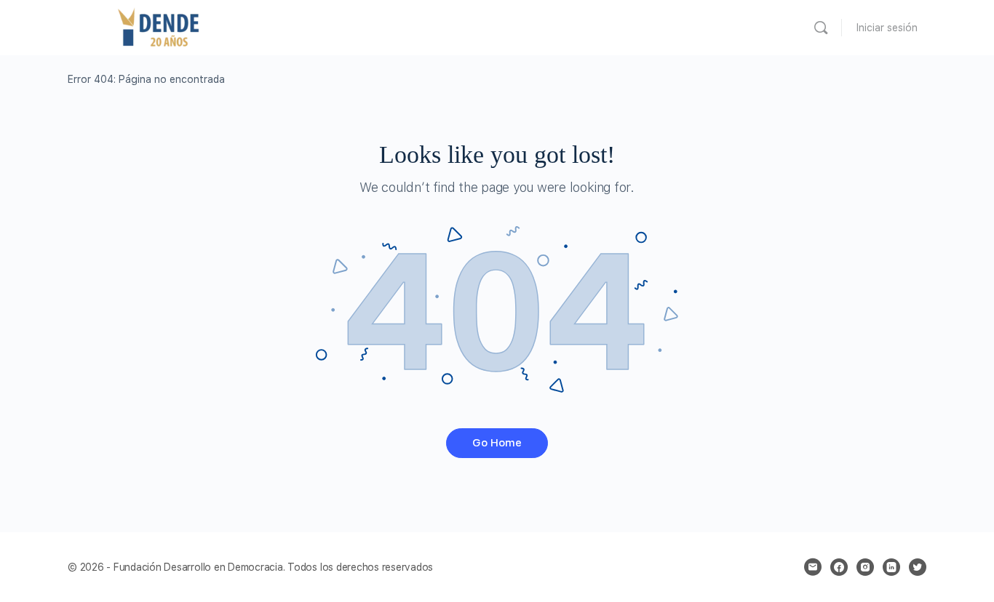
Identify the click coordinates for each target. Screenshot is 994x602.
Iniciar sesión (887, 27)
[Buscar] (820, 27)
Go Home (497, 442)
